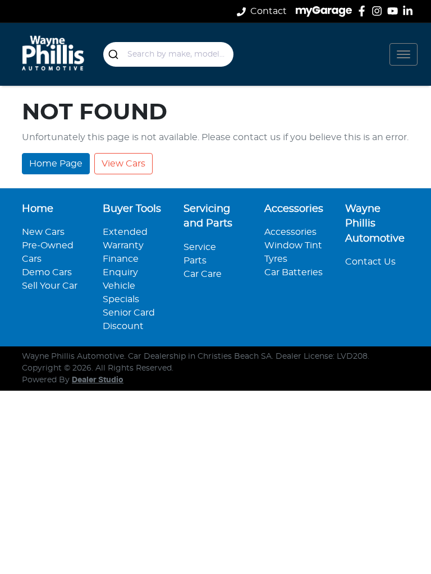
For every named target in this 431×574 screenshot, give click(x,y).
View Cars (123, 163)
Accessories (290, 232)
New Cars (43, 232)
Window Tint (293, 245)
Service (200, 247)
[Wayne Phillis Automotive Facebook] (364, 11)
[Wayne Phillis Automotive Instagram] (379, 11)
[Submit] (115, 54)
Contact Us (370, 261)
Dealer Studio (97, 380)
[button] (403, 54)
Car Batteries (293, 272)
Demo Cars (47, 272)
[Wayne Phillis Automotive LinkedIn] (410, 11)
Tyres (275, 258)
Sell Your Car (49, 285)
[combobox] (168, 54)
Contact (268, 11)
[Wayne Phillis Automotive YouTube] (394, 11)
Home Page (55, 163)
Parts (195, 260)
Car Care (203, 274)
